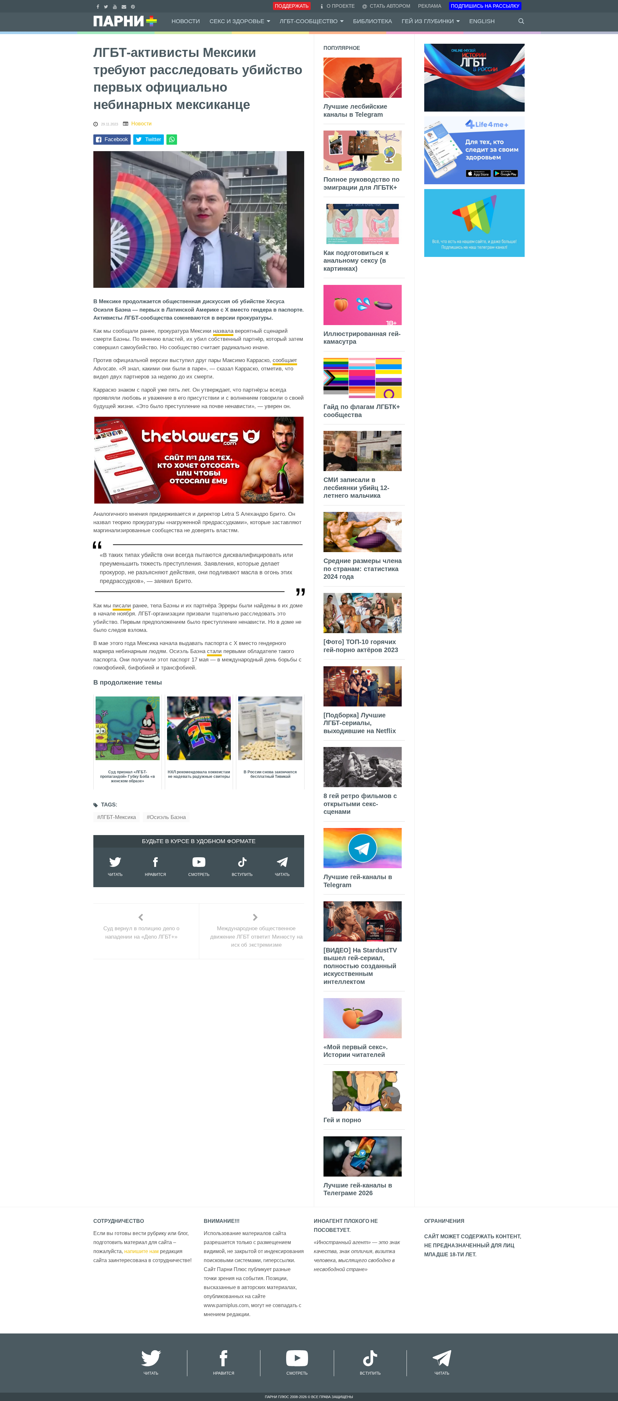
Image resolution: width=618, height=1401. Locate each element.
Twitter (153, 139)
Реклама (429, 6)
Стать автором (389, 6)
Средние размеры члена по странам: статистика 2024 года (362, 568)
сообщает (285, 360)
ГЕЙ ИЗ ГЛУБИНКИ (428, 21)
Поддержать (292, 6)
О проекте (341, 6)
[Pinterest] (133, 6)
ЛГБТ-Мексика (118, 817)
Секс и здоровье (237, 21)
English (482, 21)
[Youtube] (115, 6)
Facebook (116, 139)
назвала (223, 331)
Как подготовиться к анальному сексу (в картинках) (356, 260)
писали (122, 606)
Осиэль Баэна (168, 817)
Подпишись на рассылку (485, 6)
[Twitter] (107, 6)
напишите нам (141, 1251)
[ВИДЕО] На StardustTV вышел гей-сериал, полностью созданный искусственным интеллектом (360, 966)
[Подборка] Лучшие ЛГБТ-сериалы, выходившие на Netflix (359, 723)
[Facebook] (99, 6)
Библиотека (372, 21)
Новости (186, 21)
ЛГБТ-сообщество (309, 21)
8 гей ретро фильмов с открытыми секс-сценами (360, 803)
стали (214, 651)
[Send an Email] (125, 6)
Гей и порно (342, 1120)
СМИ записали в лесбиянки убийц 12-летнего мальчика (356, 487)
